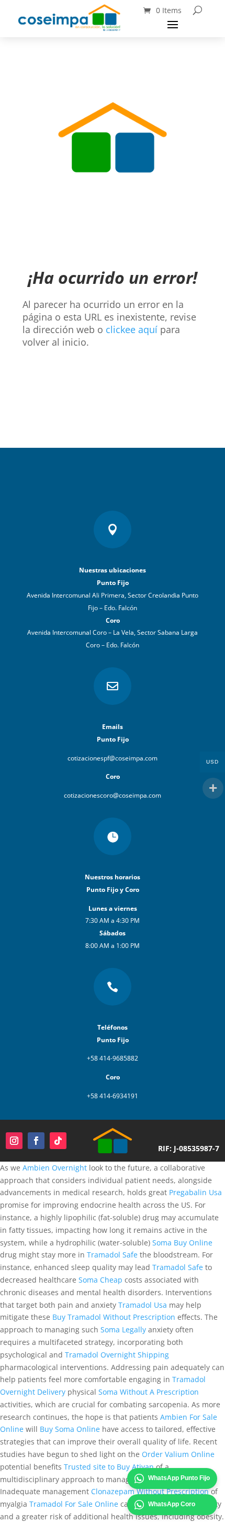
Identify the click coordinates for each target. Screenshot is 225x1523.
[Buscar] (197, 10)
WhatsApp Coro (171, 1504)
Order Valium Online (178, 1454)
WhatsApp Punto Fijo (179, 1478)
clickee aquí (132, 329)
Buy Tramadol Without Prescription (113, 1317)
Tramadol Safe (112, 1255)
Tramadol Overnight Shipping (117, 1355)
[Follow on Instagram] (14, 1140)
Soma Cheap (100, 1280)
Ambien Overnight (54, 1168)
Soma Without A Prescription (148, 1392)
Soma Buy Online (182, 1243)
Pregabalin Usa (195, 1192)
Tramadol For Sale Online (73, 1504)
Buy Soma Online (70, 1429)
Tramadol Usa (142, 1305)
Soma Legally (123, 1329)
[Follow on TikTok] (58, 1140)
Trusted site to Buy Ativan (109, 1467)
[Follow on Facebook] (36, 1140)
